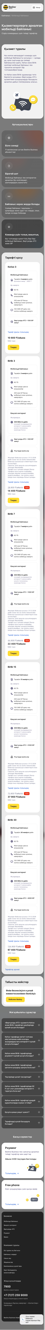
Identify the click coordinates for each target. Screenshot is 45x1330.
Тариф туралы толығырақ (18, 332)
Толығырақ (12, 1173)
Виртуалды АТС (9, 1229)
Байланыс (6, 15)
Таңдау (13, 347)
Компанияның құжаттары (13, 1266)
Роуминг (10, 1147)
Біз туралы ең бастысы (12, 1250)
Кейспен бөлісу (15, 999)
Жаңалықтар (8, 1262)
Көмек (6, 1237)
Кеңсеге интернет (10, 1225)
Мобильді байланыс (11, 1221)
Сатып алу (7, 1258)
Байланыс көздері (10, 1254)
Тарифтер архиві (12, 969)
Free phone (12, 1185)
